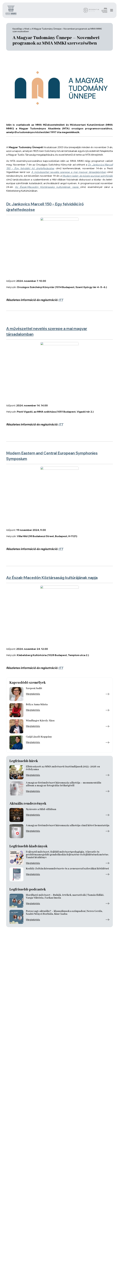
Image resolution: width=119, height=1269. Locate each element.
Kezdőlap (17, 28)
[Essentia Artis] (91, 10)
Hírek (27, 28)
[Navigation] (111, 10)
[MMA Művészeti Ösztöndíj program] (104, 10)
